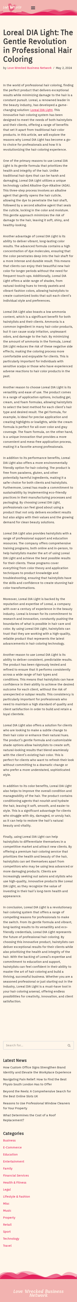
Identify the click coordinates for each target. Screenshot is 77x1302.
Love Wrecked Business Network (29, 68)
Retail (7, 1224)
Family (8, 1168)
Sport (7, 1231)
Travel (7, 1246)
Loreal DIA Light (41, 110)
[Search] (69, 1045)
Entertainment (13, 1161)
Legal (7, 1189)
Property (9, 1217)
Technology (11, 1239)
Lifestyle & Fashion (16, 1196)
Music (7, 1210)
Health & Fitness (14, 1182)
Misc (6, 1203)
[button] (33, 7)
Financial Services (16, 1175)
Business (9, 1140)
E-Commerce (12, 1147)
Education (10, 1154)
